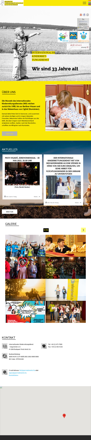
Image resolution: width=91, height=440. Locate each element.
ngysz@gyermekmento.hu (18, 373)
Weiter (9, 134)
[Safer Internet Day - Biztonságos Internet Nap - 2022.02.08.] (25, 312)
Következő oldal (83, 230)
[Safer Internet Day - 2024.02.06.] (25, 246)
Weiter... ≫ (37, 196)
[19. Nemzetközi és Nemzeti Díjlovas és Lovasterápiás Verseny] (25, 290)
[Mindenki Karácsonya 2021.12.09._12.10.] (66, 312)
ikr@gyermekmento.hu (27, 370)
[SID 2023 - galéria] (66, 290)
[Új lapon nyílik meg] (84, 16)
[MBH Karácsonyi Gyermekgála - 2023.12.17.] (66, 246)
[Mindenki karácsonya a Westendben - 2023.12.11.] (66, 268)
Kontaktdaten (13, 375)
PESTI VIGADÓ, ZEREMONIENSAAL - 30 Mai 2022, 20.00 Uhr (22, 159)
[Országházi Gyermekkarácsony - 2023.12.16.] (25, 268)
